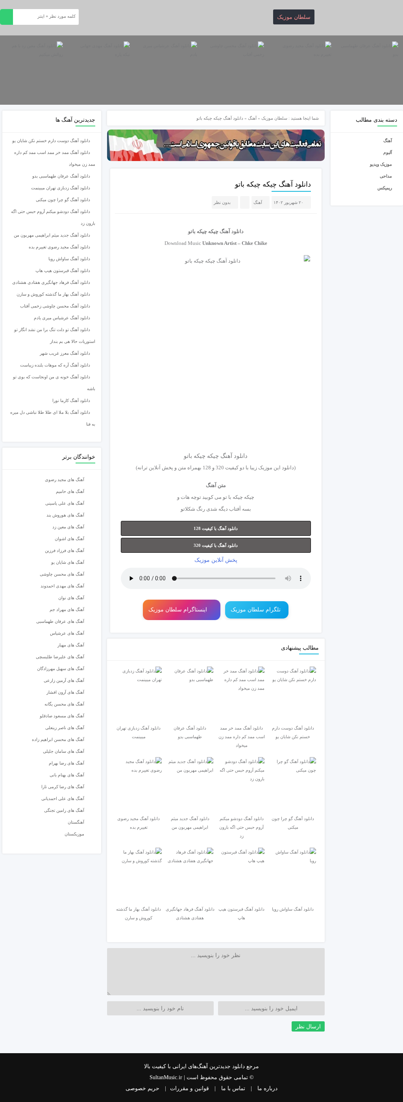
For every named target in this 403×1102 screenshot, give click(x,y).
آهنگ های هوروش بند (65, 515)
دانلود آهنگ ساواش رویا (69, 258)
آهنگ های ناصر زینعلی (64, 727)
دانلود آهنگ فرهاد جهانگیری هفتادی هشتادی (51, 282)
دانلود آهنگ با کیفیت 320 (216, 545)
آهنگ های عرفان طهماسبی (60, 621)
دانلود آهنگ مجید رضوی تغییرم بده (59, 246)
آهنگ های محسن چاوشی (62, 574)
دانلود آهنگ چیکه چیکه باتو (273, 184)
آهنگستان (76, 822)
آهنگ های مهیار (70, 645)
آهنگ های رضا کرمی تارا (62, 786)
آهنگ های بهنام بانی (67, 774)
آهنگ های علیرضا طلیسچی (60, 656)
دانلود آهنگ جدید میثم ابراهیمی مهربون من (52, 235)
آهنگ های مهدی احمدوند (62, 585)
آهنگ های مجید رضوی (64, 479)
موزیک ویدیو (381, 164)
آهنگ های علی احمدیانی (62, 798)
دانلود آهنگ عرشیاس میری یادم (62, 317)
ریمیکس (384, 187)
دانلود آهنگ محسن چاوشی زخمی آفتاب (55, 306)
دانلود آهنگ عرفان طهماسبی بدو (61, 176)
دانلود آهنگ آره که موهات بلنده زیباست (55, 365)
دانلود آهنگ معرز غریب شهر (65, 353)
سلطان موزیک (294, 17)
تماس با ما (233, 1088)
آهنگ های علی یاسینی (64, 503)
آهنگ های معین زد (68, 526)
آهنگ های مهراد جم (67, 609)
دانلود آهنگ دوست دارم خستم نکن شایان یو (51, 140)
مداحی (386, 176)
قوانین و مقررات (189, 1088)
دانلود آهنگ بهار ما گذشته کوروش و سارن (53, 294)
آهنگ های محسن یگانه (64, 704)
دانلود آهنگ (232, 231)
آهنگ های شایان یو (67, 562)
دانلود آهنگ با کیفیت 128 (216, 528)
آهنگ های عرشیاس (67, 633)
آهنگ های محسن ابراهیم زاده (58, 739)
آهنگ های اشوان (69, 538)
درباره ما (267, 1088)
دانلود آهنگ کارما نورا (71, 400)
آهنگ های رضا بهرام (66, 763)
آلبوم (387, 152)
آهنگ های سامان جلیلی (63, 751)
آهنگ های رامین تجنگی (64, 810)
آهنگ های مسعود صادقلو (62, 715)
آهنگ (387, 140)
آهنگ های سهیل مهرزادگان (60, 668)
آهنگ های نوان (71, 597)
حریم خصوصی (142, 1088)
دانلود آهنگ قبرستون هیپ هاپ (62, 270)
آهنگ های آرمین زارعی (64, 680)
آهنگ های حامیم (70, 491)
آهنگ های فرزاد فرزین (64, 550)
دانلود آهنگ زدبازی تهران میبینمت (60, 187)
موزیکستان (74, 834)
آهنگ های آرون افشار (65, 692)
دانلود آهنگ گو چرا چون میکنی (63, 199)
